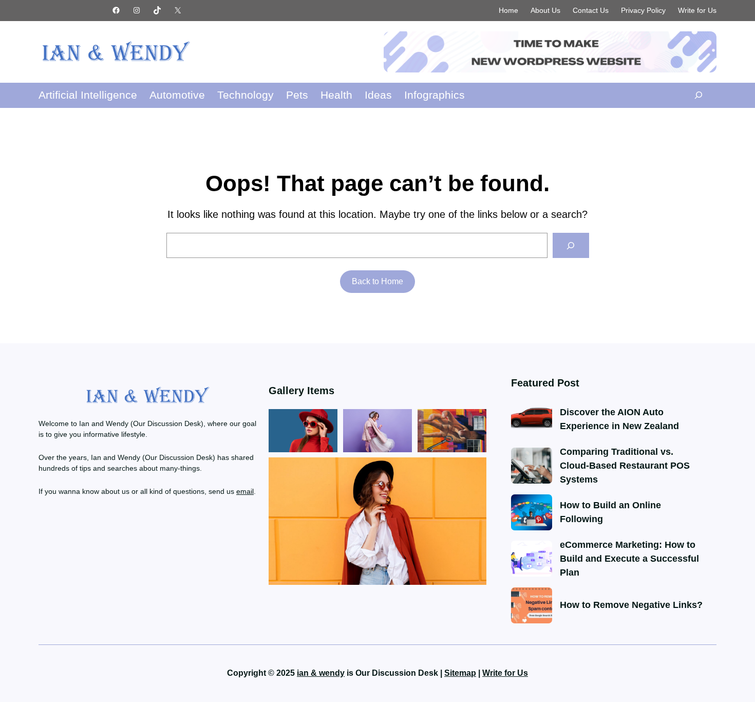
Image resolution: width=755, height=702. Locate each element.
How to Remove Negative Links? (631, 605)
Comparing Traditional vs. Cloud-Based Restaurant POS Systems (625, 466)
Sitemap (460, 673)
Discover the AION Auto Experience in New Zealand (619, 419)
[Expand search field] (698, 95)
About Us (545, 10)
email (245, 491)
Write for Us (697, 10)
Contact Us (591, 10)
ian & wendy (321, 673)
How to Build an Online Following (610, 512)
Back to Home (377, 281)
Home (508, 10)
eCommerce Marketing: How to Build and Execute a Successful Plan (629, 559)
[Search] (571, 245)
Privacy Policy (643, 10)
